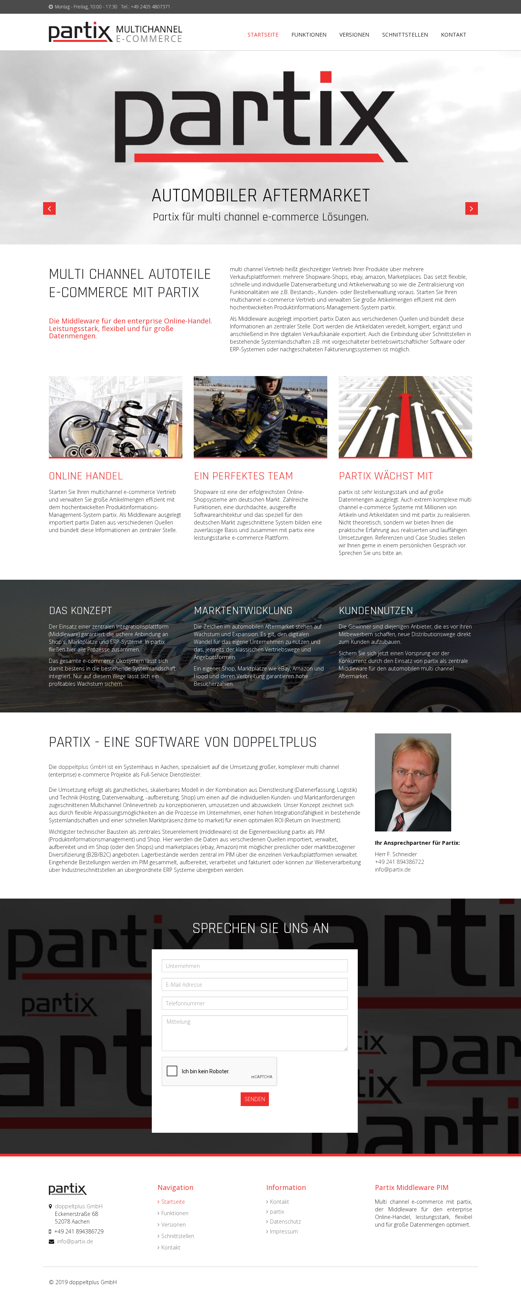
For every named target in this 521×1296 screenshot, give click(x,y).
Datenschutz (285, 1221)
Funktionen (174, 1213)
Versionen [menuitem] (354, 34)
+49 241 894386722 (399, 861)
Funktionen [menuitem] (308, 34)
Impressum (284, 1231)
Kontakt (170, 1247)
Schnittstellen (177, 1236)
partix (277, 1211)
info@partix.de (393, 869)
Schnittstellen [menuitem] (405, 34)
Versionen (173, 1224)
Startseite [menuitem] (263, 34)
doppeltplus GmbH (82, 766)
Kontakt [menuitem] (453, 34)
